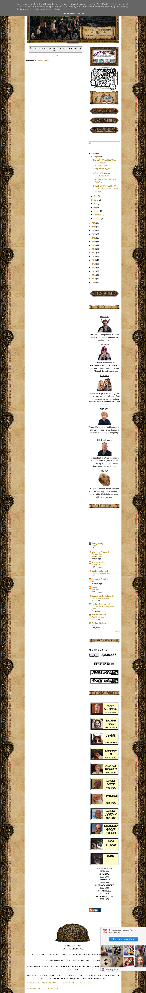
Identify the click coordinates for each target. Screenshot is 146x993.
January (97, 218)
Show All (117, 631)
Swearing (95, 582)
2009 (94, 282)
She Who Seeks (99, 562)
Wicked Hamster (99, 615)
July (96, 196)
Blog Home (68, 983)
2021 (94, 238)
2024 (94, 227)
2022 (94, 234)
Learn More (69, 13)
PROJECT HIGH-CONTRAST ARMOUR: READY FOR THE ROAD (106, 189)
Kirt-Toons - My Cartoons (43, 989)
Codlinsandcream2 (100, 571)
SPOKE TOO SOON (101, 169)
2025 (94, 223)
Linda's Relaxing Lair (101, 604)
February (98, 215)
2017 (94, 253)
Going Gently (97, 543)
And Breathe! (97, 557)
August (97, 157)
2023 (94, 230)
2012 (94, 271)
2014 (94, 264)
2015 (94, 260)
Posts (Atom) (42, 61)
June (96, 200)
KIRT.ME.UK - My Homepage (42, 983)
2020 (94, 242)
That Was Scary (98, 617)
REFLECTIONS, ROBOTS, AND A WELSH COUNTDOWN (104, 163)
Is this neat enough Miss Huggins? (105, 573)
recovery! (95, 590)
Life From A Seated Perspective (100, 553)
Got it (81, 13)
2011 (94, 275)
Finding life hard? (100, 623)
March (97, 211)
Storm (94, 546)
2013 (94, 268)
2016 (94, 256)
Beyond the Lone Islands (103, 596)
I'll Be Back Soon (98, 565)
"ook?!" (95, 587)
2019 (94, 245)
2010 (94, 279)
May (96, 204)
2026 (94, 153)
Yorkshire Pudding (100, 579)
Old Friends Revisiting (100, 598)
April (96, 207)
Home (55, 55)
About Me (85, 983)
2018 (94, 249)
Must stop (95, 626)
